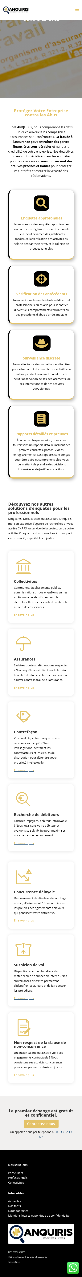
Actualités (14, 1201)
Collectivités (16, 1182)
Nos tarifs (14, 1206)
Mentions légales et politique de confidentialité (38, 1215)
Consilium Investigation (37, 1256)
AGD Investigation (16, 1256)
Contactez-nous (41, 1123)
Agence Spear (14, 1261)
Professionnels (17, 1177)
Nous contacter (18, 1211)
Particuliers (15, 1173)
